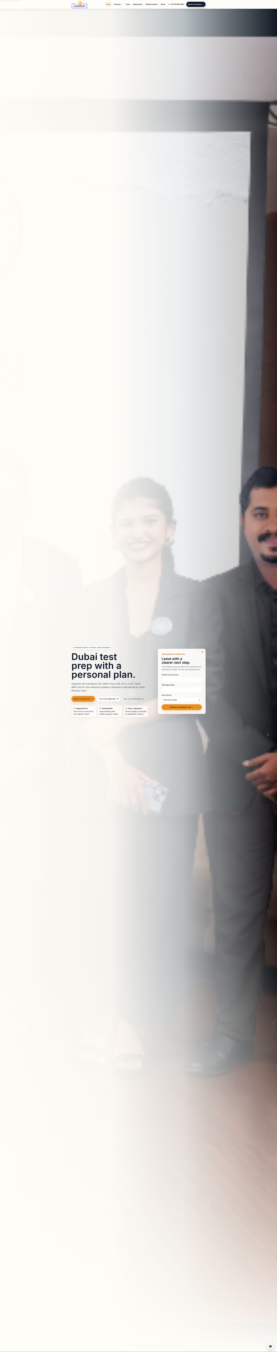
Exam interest (166, 695)
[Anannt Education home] (79, 4)
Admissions (137, 4)
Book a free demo (195, 4)
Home (108, 4)
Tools (128, 4)
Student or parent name (170, 675)
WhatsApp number (168, 685)
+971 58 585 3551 (177, 4)
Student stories (151, 4)
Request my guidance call (180, 707)
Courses (117, 4)
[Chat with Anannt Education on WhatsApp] (270, 1346)
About (163, 4)
